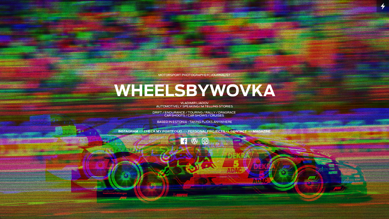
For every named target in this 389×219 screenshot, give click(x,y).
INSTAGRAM (128, 131)
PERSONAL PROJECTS (206, 131)
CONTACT (238, 131)
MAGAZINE (262, 131)
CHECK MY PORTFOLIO (163, 131)
